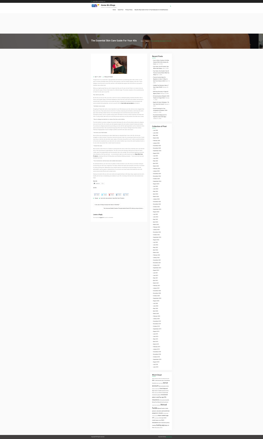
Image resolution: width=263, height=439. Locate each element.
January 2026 (156, 143)
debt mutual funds (160, 383)
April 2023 (155, 222)
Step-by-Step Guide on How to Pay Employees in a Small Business (151, 9)
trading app (160, 425)
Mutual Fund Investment (163, 402)
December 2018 (157, 351)
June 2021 (155, 275)
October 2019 (156, 326)
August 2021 (156, 270)
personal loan (166, 411)
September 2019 (157, 329)
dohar (167, 386)
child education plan (159, 380)
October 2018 (156, 357)
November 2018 (157, 354)
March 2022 (156, 252)
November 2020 (157, 293)
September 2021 (157, 267)
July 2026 (155, 130)
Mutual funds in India (162, 408)
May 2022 (155, 247)
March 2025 (156, 166)
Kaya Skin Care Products (118, 198)
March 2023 (156, 224)
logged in (101, 217)
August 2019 (156, 331)
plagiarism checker (157, 413)
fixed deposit (164, 388)
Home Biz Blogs (108, 5)
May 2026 (155, 135)
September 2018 (157, 359)
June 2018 (155, 367)
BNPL (153, 380)
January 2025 (156, 171)
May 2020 (155, 308)
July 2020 (155, 303)
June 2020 (155, 306)
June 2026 (155, 133)
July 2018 (155, 364)
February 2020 (156, 316)
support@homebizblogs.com (99, 1)
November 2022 (157, 232)
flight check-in (155, 390)
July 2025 (155, 155)
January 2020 (156, 318)
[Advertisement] (131, 23)
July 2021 (155, 272)
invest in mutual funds (163, 392)
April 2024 (155, 194)
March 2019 (156, 344)
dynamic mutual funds (155, 388)
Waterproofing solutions (158, 427)
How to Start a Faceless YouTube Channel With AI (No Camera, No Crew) (161, 62)
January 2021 (156, 288)
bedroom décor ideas (165, 378)
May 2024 (155, 191)
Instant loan (156, 392)
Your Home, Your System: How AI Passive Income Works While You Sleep (161, 72)
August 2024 (156, 183)
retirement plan (165, 413)
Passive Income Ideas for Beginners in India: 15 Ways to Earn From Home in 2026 (160, 79)
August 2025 (156, 153)
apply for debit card (155, 378)
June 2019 (155, 336)
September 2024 (157, 181)
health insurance (162, 390)
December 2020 (157, 290)
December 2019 (157, 321)
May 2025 (155, 161)
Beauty (96, 198)
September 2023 (157, 209)
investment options (156, 394)
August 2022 (156, 239)
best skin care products (106, 198)
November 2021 (157, 262)
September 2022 (157, 237)
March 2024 (156, 196)
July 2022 (155, 242)
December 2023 (157, 201)
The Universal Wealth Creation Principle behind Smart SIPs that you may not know (123, 208)
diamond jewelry (162, 386)
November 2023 (157, 204)
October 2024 (156, 178)
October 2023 (156, 206)
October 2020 (156, 295)
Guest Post (120, 9)
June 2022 (155, 245)
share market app (163, 415)
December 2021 (157, 260)
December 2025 (157, 145)
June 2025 (155, 158)
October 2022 (156, 234)
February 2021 (156, 285)
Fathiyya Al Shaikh (108, 76)
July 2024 (155, 186)
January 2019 (156, 349)
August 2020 (156, 300)
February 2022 (156, 255)
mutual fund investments (156, 405)
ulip (166, 425)
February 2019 (156, 346)
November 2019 (157, 323)
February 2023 (156, 227)
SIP (153, 418)
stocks (159, 420)
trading (154, 425)
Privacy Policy (128, 9)
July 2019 (155, 334)
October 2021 (156, 265)
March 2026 (156, 138)
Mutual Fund (154, 402)
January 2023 (156, 229)
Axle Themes (169, 436)
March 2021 (156, 283)
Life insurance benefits (164, 400)
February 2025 (156, 168)
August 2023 (156, 211)
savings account (154, 415)
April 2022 (155, 250)
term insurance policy (163, 422)
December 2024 (157, 173)
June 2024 (155, 189)
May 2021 (155, 278)
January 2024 (156, 199)
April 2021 (155, 280)
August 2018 (156, 362)
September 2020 (157, 298)
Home (114, 9)
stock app (161, 417)
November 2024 (157, 176)
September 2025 (157, 150)
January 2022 (156, 257)
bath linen (160, 378)
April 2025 (155, 163)
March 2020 (156, 313)
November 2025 (157, 148)
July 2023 (155, 214)
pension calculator (156, 411)
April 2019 (155, 341)
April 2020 (155, 311)
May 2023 (155, 219)
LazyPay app (160, 397)
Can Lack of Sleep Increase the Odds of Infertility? (107, 204)
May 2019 (155, 339)
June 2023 (155, 217)
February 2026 (156, 140)
